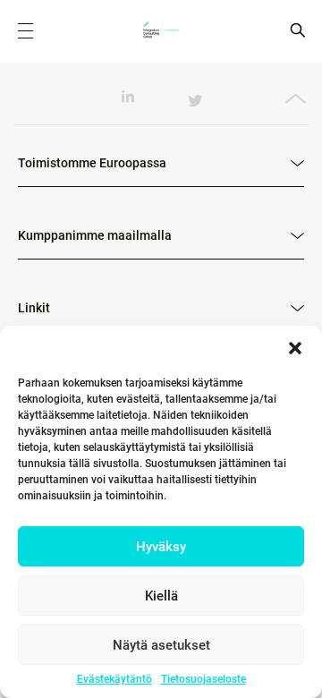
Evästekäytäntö (114, 679)
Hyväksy (161, 547)
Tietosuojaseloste (203, 679)
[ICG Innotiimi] (161, 31)
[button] (295, 348)
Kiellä (161, 596)
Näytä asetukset (161, 645)
